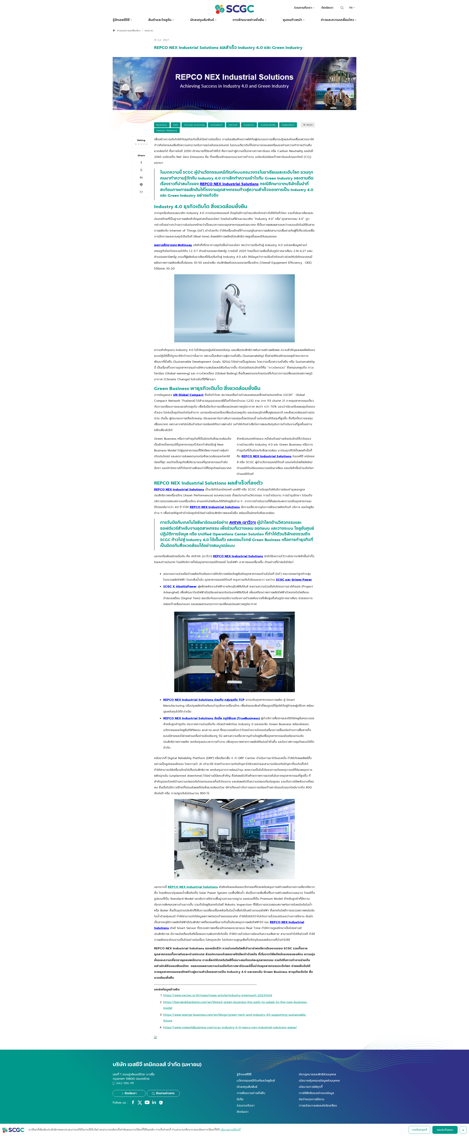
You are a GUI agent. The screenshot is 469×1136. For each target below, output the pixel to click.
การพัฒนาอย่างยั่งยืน (248, 19)
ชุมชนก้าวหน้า (292, 19)
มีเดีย (240, 1099)
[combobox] (351, 8)
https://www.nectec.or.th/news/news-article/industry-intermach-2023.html (217, 995)
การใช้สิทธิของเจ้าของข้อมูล (316, 1093)
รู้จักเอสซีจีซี (121, 19)
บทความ (149, 30)
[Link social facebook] (133, 1103)
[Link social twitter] (140, 1104)
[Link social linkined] (154, 1103)
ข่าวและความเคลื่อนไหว (337, 19)
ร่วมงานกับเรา (303, 8)
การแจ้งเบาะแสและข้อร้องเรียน (318, 1105)
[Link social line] (161, 1104)
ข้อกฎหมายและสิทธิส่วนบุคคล (317, 1074)
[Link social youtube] (147, 1103)
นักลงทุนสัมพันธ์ (202, 19)
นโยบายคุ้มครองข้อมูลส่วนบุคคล (319, 1080)
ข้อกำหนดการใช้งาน (311, 1099)
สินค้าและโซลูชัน (159, 19)
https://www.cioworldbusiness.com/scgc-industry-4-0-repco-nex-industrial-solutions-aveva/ (230, 1027)
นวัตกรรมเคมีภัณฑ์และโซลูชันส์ (256, 1080)
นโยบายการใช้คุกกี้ (310, 1087)
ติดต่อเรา (327, 8)
